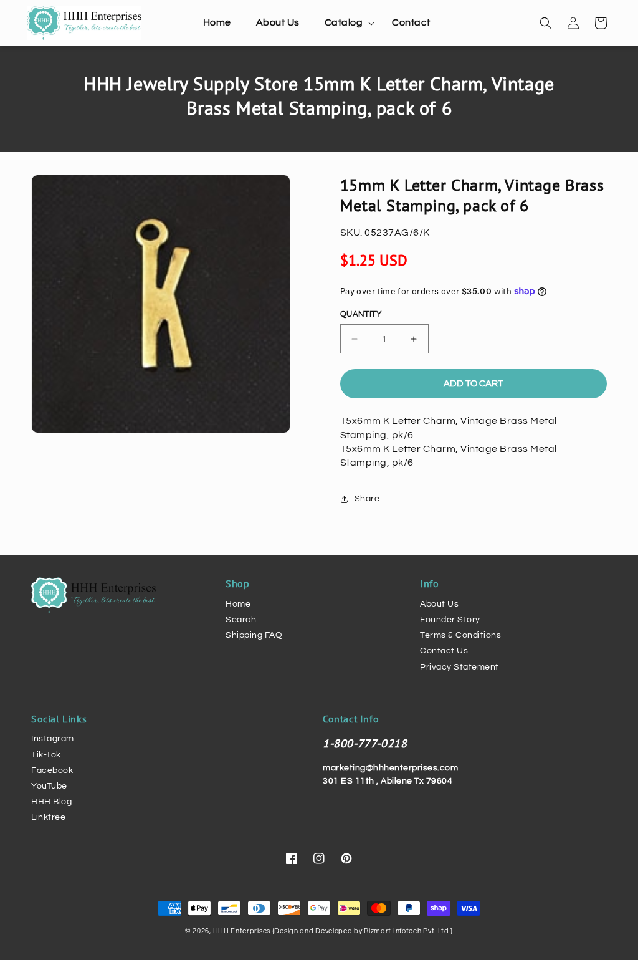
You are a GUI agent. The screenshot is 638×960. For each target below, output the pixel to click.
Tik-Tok (46, 755)
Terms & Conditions (460, 635)
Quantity (360, 314)
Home (238, 604)
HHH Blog (51, 801)
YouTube (49, 786)
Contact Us (444, 650)
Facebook (52, 770)
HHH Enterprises (242, 931)
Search (241, 619)
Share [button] (367, 498)
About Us (439, 604)
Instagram (52, 738)
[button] (346, 23)
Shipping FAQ (254, 635)
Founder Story (450, 619)
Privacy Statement (459, 667)
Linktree (48, 817)
